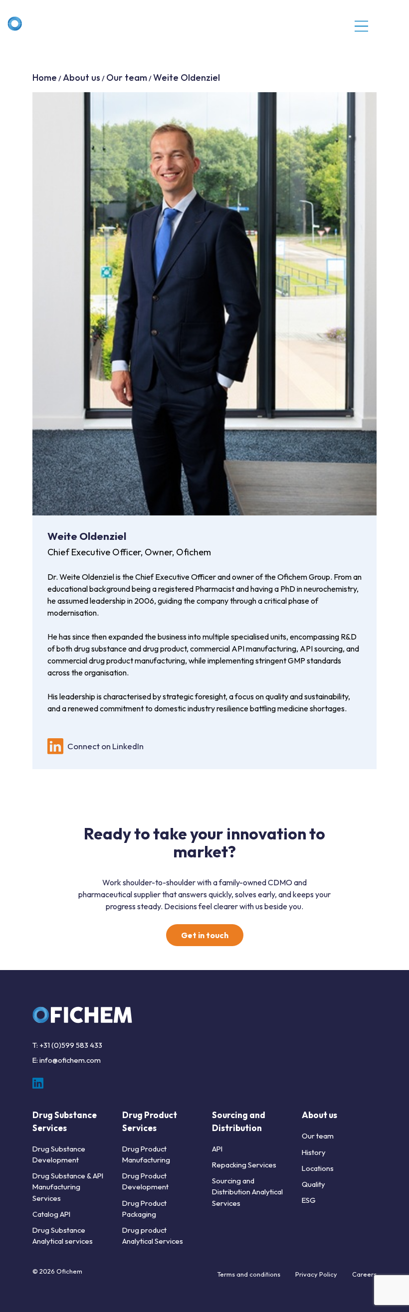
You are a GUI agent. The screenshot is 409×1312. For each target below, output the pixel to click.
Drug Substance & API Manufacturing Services (67, 1186)
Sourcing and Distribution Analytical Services (247, 1191)
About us (81, 77)
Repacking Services (244, 1164)
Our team (126, 77)
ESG (309, 1200)
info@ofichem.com (70, 1060)
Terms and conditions (248, 1274)
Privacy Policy (316, 1274)
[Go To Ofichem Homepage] (82, 1015)
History (314, 1152)
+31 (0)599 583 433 (70, 1045)
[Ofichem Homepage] (51, 23)
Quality (313, 1184)
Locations (318, 1168)
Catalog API (51, 1214)
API (217, 1148)
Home (44, 77)
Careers (364, 1274)
